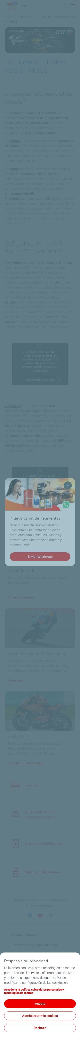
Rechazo (40, 1028)
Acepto (40, 1004)
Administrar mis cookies (40, 1016)
